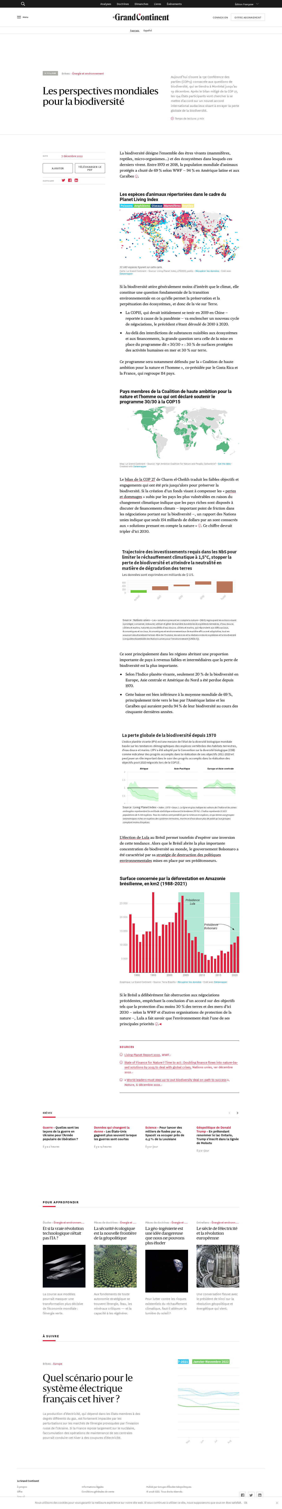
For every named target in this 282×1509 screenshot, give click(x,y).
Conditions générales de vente (98, 1491)
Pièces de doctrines (106, 1222)
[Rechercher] (42, 4)
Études (47, 1222)
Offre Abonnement (248, 17)
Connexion (220, 17)
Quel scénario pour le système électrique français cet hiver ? (88, 1389)
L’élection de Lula (134, 837)
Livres (157, 3)
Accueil (21, 1496)
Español (147, 30)
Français (135, 30)
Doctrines (123, 3)
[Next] (237, 1113)
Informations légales (92, 1486)
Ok (245, 1502)
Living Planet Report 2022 (142, 1054)
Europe (57, 1363)
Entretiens (203, 1222)
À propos (22, 1486)
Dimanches (141, 3)
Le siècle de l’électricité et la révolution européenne (217, 1234)
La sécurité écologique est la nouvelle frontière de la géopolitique (115, 1234)
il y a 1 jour (151, 1146)
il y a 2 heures (51, 1146)
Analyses (105, 3)
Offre (19, 1491)
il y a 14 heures (102, 1146)
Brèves (66, 73)
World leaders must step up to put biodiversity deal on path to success (176, 1079)
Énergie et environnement (88, 73)
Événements (174, 3)
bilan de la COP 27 (140, 479)
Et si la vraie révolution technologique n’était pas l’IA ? (63, 1234)
